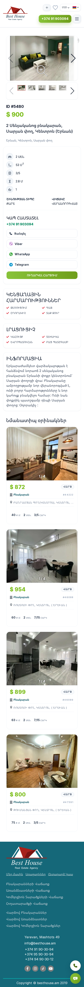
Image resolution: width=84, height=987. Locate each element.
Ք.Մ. (18, 515)
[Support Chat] (75, 978)
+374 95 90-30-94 (38, 954)
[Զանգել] (75, 965)
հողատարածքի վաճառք (27, 903)
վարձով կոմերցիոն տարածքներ (33, 926)
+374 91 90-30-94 (39, 949)
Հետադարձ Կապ (60, 874)
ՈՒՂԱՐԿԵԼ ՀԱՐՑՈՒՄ (42, 275)
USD (64, 7)
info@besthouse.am (40, 943)
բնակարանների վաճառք (28, 884)
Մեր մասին (14, 874)
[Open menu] (77, 19)
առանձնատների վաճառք (28, 890)
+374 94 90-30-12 (39, 959)
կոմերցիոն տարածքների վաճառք (34, 897)
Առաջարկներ (35, 874)
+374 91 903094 (55, 19)
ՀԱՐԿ (42, 515)
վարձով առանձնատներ (26, 919)
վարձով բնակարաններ (26, 912)
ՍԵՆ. (29, 515)
